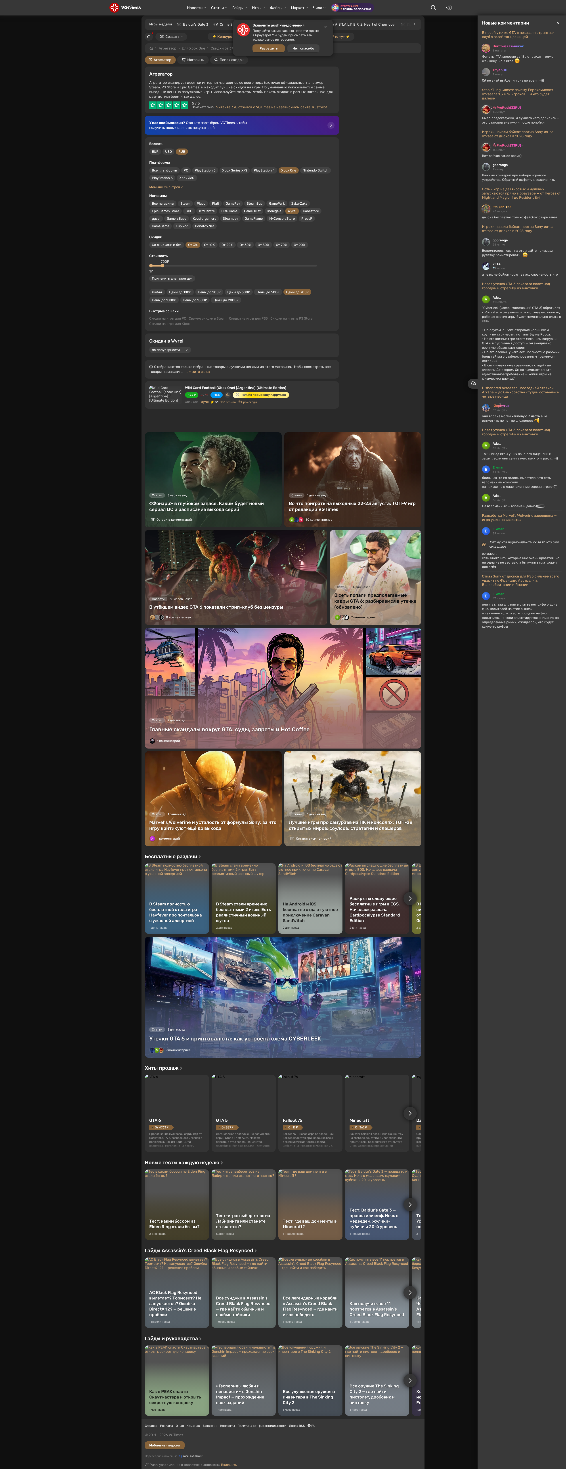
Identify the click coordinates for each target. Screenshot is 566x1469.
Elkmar (498, 467)
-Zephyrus (501, 406)
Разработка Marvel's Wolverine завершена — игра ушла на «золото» (519, 517)
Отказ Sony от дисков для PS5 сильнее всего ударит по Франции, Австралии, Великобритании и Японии (520, 580)
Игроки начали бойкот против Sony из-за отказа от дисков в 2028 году (517, 134)
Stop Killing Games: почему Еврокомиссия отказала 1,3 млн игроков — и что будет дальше (517, 94)
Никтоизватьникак (508, 46)
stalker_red (502, 207)
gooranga (500, 165)
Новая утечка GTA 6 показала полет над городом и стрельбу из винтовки (516, 286)
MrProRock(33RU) (507, 108)
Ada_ (497, 297)
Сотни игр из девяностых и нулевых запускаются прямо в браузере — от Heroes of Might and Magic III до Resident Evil (521, 193)
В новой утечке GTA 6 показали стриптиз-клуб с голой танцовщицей (518, 34)
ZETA (497, 264)
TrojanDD (500, 70)
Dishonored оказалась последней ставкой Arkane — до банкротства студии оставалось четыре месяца (520, 392)
